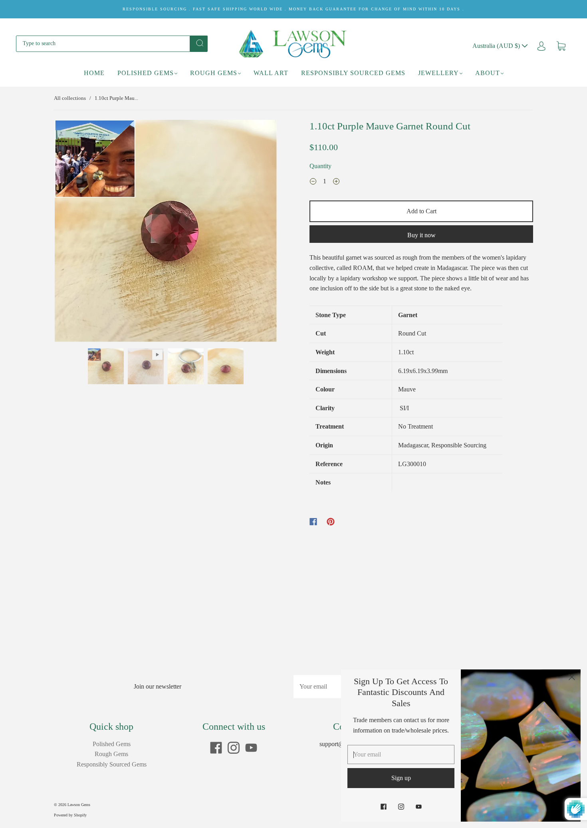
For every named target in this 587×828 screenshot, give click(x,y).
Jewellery (438, 72)
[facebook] (216, 748)
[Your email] (333, 686)
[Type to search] (103, 44)
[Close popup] (572, 678)
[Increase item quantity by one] (336, 182)
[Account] (541, 46)
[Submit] (199, 43)
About (487, 72)
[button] (77, 232)
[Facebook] (313, 521)
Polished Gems (145, 72)
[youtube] (251, 748)
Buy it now (421, 235)
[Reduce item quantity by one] (313, 182)
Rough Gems (213, 72)
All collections (70, 98)
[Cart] (561, 46)
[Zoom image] (165, 232)
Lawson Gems (78, 804)
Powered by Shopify (70, 815)
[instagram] (233, 748)
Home (94, 72)
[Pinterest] (330, 521)
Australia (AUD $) (497, 45)
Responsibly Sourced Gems (353, 72)
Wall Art (271, 72)
